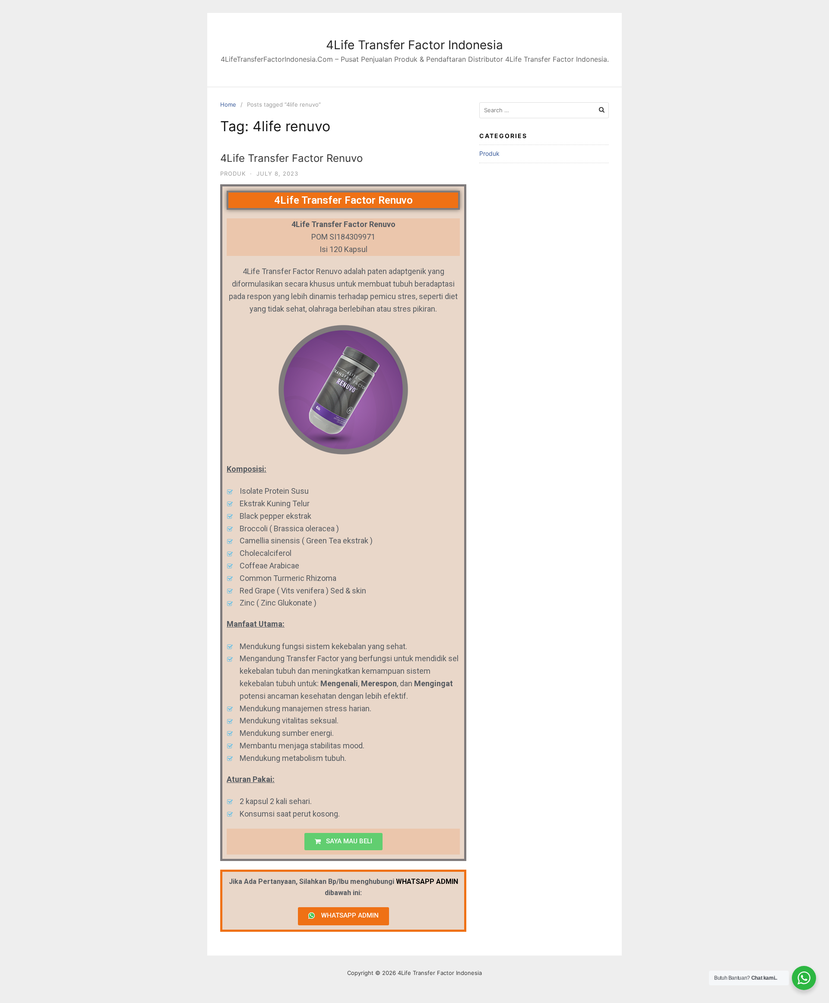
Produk (233, 173)
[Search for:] (544, 110)
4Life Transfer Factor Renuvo (291, 158)
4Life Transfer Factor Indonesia (414, 45)
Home (228, 104)
